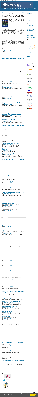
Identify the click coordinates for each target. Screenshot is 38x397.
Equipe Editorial (17, 8)
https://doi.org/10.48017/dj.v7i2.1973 (8, 166)
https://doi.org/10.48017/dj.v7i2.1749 (8, 249)
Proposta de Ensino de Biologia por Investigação (8, 349)
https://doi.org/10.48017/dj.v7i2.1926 (8, 138)
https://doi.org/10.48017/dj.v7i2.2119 (8, 220)
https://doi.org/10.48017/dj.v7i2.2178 (8, 328)
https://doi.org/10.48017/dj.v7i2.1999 (8, 81)
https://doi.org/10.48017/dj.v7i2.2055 (8, 270)
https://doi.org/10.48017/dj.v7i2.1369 (8, 154)
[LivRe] (29, 97)
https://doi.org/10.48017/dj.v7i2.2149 (8, 350)
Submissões (21, 8)
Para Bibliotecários (29, 58)
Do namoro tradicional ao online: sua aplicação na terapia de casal (31, 32)
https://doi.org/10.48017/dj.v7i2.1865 (8, 65)
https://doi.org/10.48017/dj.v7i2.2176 (8, 345)
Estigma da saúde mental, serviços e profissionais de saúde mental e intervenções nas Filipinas (31, 29)
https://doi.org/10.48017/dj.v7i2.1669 (8, 144)
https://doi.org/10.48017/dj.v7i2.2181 (8, 363)
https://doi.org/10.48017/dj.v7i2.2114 (8, 193)
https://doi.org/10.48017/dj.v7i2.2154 (8, 333)
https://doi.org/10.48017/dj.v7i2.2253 (8, 298)
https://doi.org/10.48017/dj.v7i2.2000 (8, 104)
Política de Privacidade (11, 394)
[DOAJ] (29, 85)
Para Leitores (28, 56)
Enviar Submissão (29, 13)
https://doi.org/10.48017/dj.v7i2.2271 (8, 286)
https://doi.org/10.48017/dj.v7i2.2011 (8, 115)
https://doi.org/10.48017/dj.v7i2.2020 (8, 210)
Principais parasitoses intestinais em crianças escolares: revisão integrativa (12, 181)
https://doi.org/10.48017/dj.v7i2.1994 (8, 121)
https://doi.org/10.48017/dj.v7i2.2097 (8, 182)
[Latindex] (29, 93)
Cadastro (33, 1)
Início (3, 12)
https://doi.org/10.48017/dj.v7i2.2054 (8, 265)
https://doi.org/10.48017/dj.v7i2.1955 (8, 260)
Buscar (35, 8)
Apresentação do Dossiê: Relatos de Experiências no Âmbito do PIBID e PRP (12, 279)
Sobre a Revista (11, 8)
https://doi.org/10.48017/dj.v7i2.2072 (8, 87)
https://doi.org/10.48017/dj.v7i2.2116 (8, 187)
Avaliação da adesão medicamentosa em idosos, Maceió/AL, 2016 (10, 143)
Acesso (36, 1)
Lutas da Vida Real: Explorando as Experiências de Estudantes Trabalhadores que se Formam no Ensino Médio (31, 25)
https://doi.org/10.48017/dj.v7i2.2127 (8, 150)
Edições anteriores (6, 8)
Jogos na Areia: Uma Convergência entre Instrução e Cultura (31, 35)
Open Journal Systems (29, 52)
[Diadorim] (29, 88)
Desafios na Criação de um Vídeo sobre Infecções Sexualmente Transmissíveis (12, 301)
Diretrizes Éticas (26, 8)
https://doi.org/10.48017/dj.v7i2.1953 (8, 233)
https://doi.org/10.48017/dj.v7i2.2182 (8, 293)
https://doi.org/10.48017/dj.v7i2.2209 (8, 307)
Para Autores (28, 57)
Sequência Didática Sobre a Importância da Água (8, 354)
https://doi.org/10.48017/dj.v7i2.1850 (8, 98)
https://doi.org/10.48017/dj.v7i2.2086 (8, 226)
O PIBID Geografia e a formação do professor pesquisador (9, 321)
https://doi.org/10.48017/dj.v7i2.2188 (8, 312)
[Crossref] (29, 101)
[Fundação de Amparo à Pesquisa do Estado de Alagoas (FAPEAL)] (6, 381)
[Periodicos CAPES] (29, 108)
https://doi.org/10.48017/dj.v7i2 (8, 50)
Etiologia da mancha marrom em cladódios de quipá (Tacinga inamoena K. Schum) (13, 69)
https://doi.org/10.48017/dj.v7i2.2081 (8, 239)
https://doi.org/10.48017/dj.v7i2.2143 (8, 355)
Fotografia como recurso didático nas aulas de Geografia (9, 306)
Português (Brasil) (29, 20)
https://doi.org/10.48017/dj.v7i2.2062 (8, 205)
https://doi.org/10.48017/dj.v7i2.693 (8, 244)
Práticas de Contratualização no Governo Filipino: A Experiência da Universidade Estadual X (31, 38)
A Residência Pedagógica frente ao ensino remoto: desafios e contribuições (12, 297)
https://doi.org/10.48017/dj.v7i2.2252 (8, 318)
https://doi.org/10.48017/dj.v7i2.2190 (8, 322)
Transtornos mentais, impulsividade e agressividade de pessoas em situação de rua (13, 192)
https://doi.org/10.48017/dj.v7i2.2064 (8, 171)
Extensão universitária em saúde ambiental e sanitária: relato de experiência (12, 153)
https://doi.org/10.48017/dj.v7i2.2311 (8, 280)
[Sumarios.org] (29, 103)
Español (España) (29, 19)
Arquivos (23, 12)
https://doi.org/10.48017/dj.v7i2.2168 (8, 302)
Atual (2, 8)
